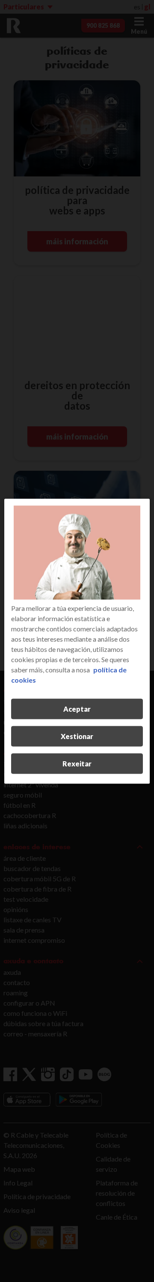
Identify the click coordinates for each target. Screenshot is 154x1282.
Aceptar (77, 708)
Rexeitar (77, 763)
